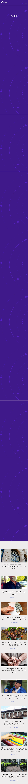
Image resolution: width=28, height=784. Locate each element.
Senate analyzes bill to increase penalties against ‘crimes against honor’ (14, 670)
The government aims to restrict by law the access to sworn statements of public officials (14, 749)
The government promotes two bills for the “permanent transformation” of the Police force (14, 776)
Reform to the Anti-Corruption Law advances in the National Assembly (14, 618)
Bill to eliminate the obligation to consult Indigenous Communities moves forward (14, 644)
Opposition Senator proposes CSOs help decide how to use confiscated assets (14, 592)
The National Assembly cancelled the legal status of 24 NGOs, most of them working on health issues (14, 696)
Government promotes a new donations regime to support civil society (14, 566)
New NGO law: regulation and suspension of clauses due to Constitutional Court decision (14, 723)
